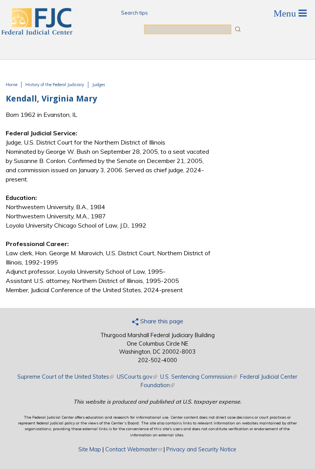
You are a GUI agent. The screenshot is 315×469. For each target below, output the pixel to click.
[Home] (36, 33)
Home (11, 84)
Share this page (161, 321)
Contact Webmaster (133, 449)
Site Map (89, 449)
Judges (98, 84)
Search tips (134, 13)
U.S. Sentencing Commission (198, 376)
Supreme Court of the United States (65, 376)
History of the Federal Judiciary (54, 84)
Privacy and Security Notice (201, 449)
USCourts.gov (137, 376)
